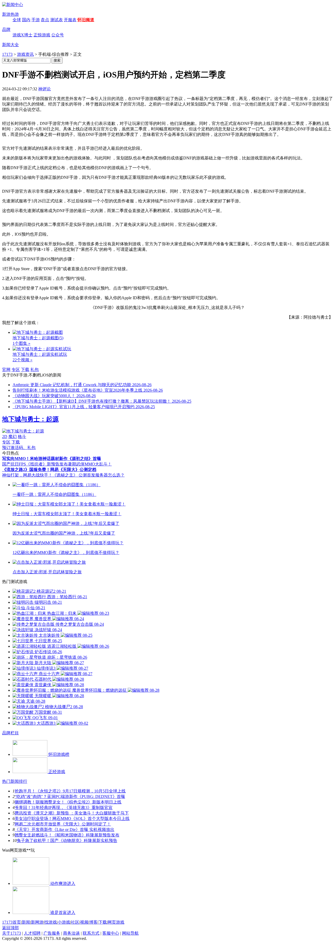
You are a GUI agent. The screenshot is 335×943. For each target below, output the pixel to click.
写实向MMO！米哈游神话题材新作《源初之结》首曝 (51, 458)
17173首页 (11, 922)
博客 (93, 922)
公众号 (57, 35)
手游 (35, 20)
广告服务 (51, 933)
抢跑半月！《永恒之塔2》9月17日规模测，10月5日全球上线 (70, 791)
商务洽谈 (71, 933)
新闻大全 (10, 44)
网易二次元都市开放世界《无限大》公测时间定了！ (63, 824)
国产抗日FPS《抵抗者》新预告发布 (35, 464)
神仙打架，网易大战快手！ (27, 475)
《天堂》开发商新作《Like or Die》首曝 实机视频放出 (64, 829)
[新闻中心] (12, 4)
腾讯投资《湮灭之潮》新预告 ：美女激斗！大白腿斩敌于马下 (72, 813)
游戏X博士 (22, 35)
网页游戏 (116, 922)
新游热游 (10, 14)
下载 (25, 369)
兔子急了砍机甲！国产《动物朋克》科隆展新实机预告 (67, 840)
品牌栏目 (10, 733)
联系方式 (91, 933)
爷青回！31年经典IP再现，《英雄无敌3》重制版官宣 (64, 807)
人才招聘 (32, 933)
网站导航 (130, 933)
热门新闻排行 (14, 781)
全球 (17, 20)
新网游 (37, 922)
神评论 (44, 89)
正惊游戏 (42, 35)
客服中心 (110, 933)
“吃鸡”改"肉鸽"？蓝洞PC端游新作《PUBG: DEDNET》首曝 (70, 796)
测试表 (56, 20)
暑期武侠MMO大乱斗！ (90, 464)
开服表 (70, 20)
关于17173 (11, 933)
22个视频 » (22, 360)
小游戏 (64, 922)
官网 (6, 369)
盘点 (45, 20)
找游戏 (50, 922)
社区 (75, 922)
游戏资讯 (25, 54)
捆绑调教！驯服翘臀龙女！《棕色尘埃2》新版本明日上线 (68, 802)
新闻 (26, 922)
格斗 (22, 436)
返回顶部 (10, 927)
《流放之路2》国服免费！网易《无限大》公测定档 (49, 469)
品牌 (6, 29)
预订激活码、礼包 (19, 447)
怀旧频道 (85, 20)
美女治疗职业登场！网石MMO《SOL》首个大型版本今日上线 (72, 818)
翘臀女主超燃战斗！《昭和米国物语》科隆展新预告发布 (67, 835)
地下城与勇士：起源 (30, 419)
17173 (7, 54)
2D (4, 436)
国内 (26, 20)
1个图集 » (21, 343)
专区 (16, 369)
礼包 (34, 369)
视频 (84, 922)
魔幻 (12, 436)
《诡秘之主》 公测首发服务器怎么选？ (88, 475)
